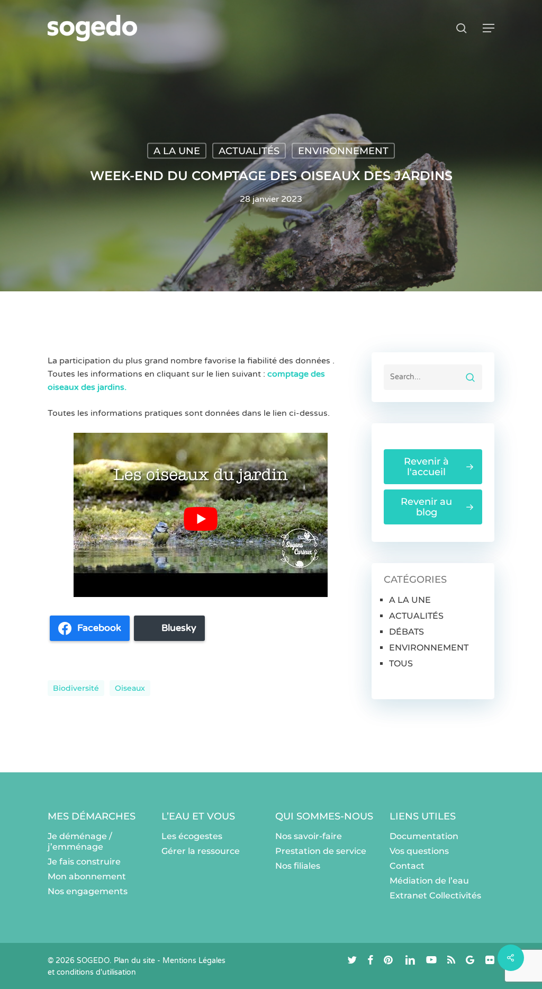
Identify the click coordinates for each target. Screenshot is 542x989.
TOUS (401, 663)
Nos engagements (88, 891)
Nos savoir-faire (308, 836)
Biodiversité (76, 688)
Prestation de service (320, 851)
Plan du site (134, 960)
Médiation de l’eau (429, 881)
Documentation (424, 836)
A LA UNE (176, 151)
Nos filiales (297, 866)
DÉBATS (406, 632)
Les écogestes (191, 836)
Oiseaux (130, 688)
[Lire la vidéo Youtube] (201, 519)
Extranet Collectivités (435, 895)
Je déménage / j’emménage (80, 841)
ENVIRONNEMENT (343, 151)
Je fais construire (84, 862)
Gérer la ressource (200, 851)
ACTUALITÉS (249, 151)
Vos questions (419, 851)
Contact (407, 866)
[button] (488, 28)
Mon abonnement (87, 876)
